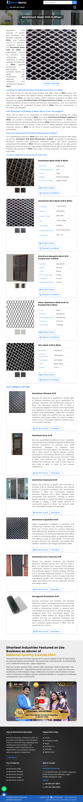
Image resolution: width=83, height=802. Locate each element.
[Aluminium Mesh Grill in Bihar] (51, 54)
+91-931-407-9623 (17, 7)
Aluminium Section (15, 774)
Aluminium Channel (16, 780)
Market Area (49, 752)
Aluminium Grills (14, 769)
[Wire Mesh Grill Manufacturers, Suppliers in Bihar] (20, 357)
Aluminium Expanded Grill (45, 519)
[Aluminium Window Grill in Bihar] (17, 402)
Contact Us (49, 746)
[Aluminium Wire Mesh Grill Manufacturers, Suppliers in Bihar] (20, 212)
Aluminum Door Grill (42, 435)
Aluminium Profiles (15, 771)
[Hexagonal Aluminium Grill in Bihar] (17, 605)
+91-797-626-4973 (52, 787)
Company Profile (51, 741)
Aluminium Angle (14, 777)
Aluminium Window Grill (44, 393)
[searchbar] (74, 2)
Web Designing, (70, 797)
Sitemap (48, 749)
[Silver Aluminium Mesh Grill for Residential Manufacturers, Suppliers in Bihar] (20, 314)
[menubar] (75, 7)
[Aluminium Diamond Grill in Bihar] (17, 488)
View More (55, 428)
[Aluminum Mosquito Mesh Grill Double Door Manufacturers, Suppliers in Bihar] (20, 268)
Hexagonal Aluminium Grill (45, 596)
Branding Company (69, 800)
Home (47, 738)
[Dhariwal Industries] (16, 2)
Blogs (46, 743)
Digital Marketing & (53, 800)
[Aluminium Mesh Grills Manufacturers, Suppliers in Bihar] (20, 172)
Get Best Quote (47, 188)
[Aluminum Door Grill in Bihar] (17, 444)
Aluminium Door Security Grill (46, 557)
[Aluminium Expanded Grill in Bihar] (17, 528)
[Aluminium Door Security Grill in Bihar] (17, 565)
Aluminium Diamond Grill (44, 480)
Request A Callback (50, 193)
